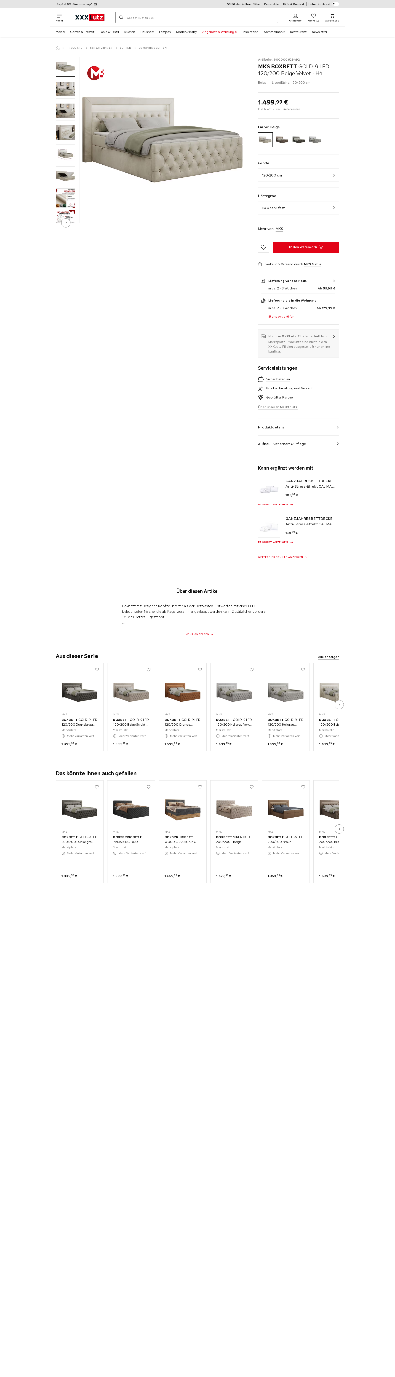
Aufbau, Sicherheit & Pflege (282, 443)
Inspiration (251, 32)
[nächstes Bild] (339, 704)
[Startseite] (57, 48)
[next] (65, 222)
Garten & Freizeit (82, 32)
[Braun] (282, 139)
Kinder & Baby (186, 32)
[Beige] (265, 139)
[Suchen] (121, 17)
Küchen (129, 32)
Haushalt (147, 32)
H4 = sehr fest (273, 208)
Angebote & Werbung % (219, 32)
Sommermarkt (274, 32)
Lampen (165, 32)
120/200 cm (272, 175)
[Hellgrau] (315, 139)
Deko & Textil (109, 32)
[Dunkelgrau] (298, 139)
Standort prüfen (281, 316)
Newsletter (319, 32)
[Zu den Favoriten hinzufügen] (263, 247)
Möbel (60, 32)
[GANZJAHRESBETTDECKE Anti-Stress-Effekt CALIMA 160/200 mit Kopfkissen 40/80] (269, 489)
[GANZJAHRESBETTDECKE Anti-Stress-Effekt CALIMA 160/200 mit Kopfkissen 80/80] (269, 527)
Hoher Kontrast (319, 4)
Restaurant (298, 32)
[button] (65, 67)
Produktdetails (271, 427)
